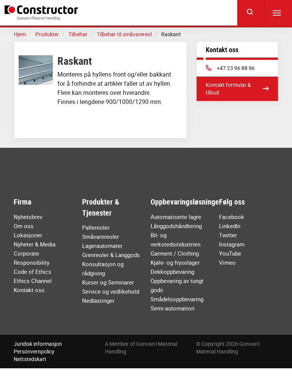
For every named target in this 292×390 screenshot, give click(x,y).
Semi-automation (172, 308)
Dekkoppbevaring (172, 271)
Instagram (231, 244)
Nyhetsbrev (28, 217)
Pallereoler (96, 227)
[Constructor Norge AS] (43, 12)
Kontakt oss (29, 290)
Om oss (23, 226)
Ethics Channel (33, 281)
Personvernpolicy (34, 351)
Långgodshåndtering (176, 226)
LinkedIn (229, 226)
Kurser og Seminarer (108, 282)
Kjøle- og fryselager (175, 262)
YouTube (230, 253)
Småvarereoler (100, 236)
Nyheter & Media (35, 244)
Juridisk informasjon (38, 343)
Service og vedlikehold (110, 291)
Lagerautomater (102, 245)
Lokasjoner (28, 235)
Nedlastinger (98, 300)
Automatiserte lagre (176, 217)
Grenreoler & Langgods (111, 255)
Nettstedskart (30, 359)
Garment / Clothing (175, 253)
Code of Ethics (32, 271)
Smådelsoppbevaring (177, 299)
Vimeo (227, 262)
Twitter (228, 235)
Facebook (231, 217)
